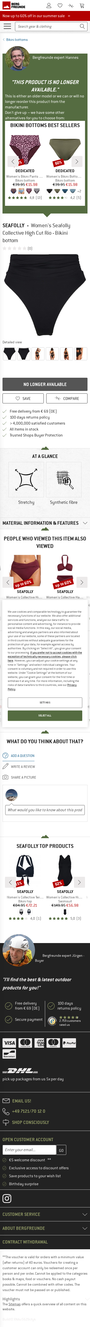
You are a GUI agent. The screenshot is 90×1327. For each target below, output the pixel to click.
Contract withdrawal (25, 1242)
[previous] (13, 161)
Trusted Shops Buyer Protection (36, 435)
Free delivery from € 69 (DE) (33, 411)
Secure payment (29, 1019)
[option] (45, 295)
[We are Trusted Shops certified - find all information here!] (52, 1021)
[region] (45, 663)
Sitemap (14, 1304)
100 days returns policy (30, 417)
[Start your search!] (83, 26)
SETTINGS (45, 702)
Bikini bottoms (17, 39)
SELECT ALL (45, 715)
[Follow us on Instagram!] (10, 1200)
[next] (77, 161)
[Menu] (7, 26)
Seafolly (13, 225)
